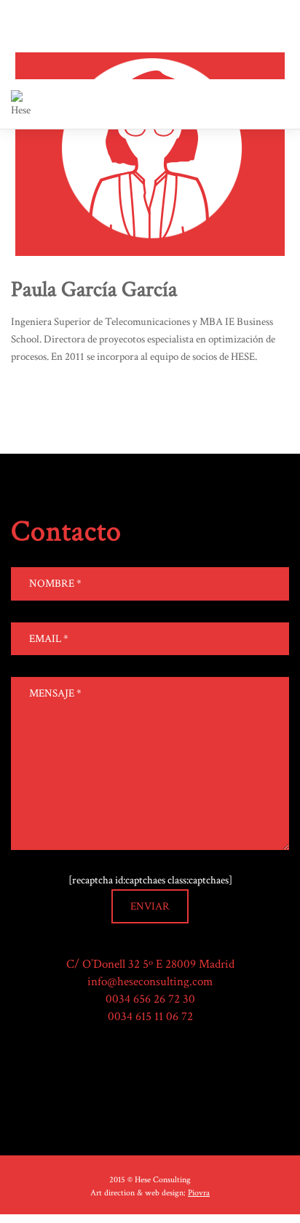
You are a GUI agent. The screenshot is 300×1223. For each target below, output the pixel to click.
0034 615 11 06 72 (150, 1016)
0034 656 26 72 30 (150, 999)
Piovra (199, 1192)
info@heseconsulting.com (150, 982)
